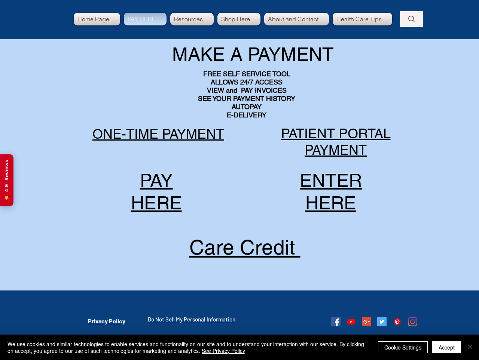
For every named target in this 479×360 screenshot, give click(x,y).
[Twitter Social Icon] (382, 321)
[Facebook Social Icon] (336, 321)
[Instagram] (412, 321)
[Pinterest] (397, 321)
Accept (447, 347)
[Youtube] (351, 321)
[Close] (470, 347)
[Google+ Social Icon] (366, 321)
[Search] (411, 19)
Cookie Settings (402, 347)
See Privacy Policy (223, 350)
